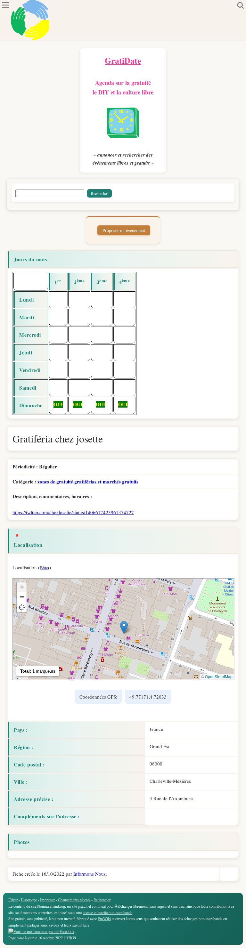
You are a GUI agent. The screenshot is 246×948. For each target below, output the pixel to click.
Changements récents (74, 899)
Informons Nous (89, 874)
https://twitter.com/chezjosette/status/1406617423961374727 (73, 512)
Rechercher (102, 899)
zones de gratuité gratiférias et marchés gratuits (87, 481)
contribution (218, 906)
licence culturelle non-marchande (107, 912)
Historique (29, 899)
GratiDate (123, 60)
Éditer (44, 567)
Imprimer (47, 899)
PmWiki (104, 918)
